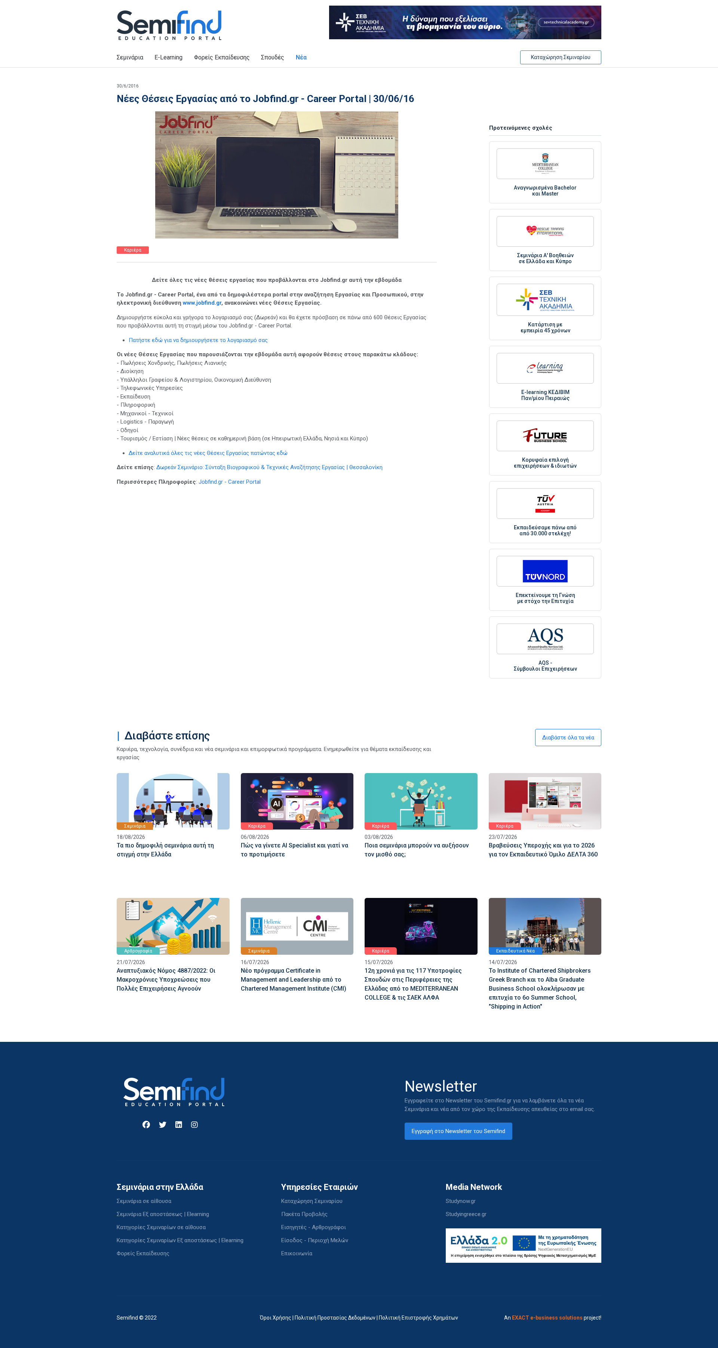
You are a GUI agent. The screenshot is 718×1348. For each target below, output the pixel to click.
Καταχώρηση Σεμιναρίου (560, 57)
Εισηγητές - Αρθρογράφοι (313, 1227)
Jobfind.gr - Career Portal (230, 481)
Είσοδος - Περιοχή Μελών (314, 1240)
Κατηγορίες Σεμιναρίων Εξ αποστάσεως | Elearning (180, 1240)
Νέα (301, 57)
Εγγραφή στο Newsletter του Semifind (458, 1131)
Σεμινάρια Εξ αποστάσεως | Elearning (163, 1214)
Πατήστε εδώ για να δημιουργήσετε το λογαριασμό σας (198, 340)
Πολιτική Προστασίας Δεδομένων (335, 1318)
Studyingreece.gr (466, 1214)
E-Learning (168, 57)
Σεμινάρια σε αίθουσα (144, 1201)
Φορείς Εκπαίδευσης (222, 57)
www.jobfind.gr (202, 302)
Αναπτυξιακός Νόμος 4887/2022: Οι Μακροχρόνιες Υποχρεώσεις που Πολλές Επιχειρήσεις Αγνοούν (166, 979)
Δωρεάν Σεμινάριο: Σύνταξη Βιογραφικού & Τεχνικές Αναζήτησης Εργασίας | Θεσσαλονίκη (269, 467)
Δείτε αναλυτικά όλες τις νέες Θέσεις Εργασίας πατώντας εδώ (208, 453)
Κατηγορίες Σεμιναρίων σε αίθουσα (161, 1227)
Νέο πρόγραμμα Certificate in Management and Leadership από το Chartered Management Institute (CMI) (293, 979)
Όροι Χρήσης (275, 1318)
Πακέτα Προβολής (304, 1214)
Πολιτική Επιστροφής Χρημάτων (418, 1318)
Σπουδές (272, 57)
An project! (552, 1318)
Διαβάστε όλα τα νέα (568, 737)
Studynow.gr (461, 1201)
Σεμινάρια (130, 57)
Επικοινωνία (296, 1253)
